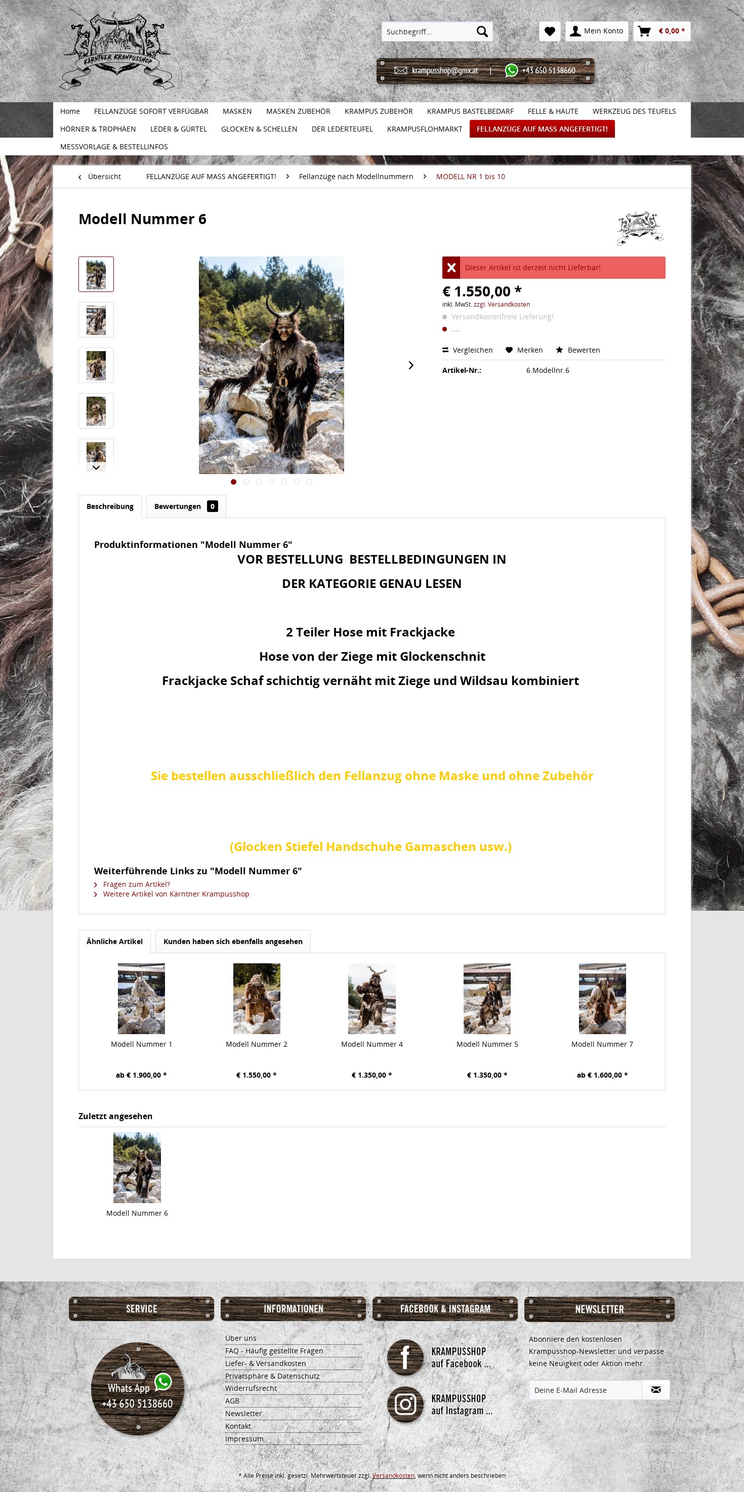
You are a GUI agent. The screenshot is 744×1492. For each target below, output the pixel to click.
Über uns (241, 1338)
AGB (232, 1400)
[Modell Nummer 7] (602, 998)
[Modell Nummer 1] (141, 998)
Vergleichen (472, 350)
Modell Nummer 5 (487, 1044)
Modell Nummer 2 (256, 1044)
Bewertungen (184, 506)
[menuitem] (437, 31)
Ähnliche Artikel (115, 941)
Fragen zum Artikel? (135, 884)
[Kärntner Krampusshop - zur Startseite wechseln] (117, 61)
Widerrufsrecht (251, 1388)
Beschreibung (110, 506)
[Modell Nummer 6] (137, 1167)
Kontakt (238, 1426)
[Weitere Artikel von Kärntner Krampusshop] (641, 228)
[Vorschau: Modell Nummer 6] (96, 274)
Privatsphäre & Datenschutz (272, 1376)
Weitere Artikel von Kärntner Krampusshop (175, 894)
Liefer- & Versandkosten (265, 1363)
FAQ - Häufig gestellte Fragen (274, 1350)
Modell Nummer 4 (372, 1044)
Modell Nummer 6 (137, 1213)
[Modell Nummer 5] (487, 998)
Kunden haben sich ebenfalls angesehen (233, 941)
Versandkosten (394, 1475)
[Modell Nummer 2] (257, 998)
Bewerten (583, 350)
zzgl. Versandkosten (502, 304)
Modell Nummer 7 (602, 1044)
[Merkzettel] (550, 31)
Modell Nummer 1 (142, 1044)
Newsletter (243, 1413)
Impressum (244, 1438)
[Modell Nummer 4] (372, 998)
